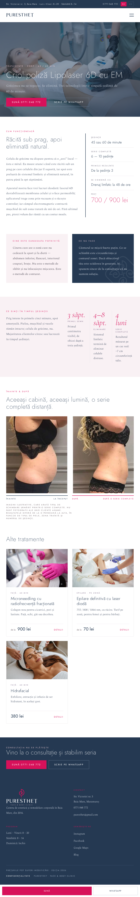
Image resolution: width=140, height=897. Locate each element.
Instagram (79, 834)
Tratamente (15, 66)
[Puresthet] (20, 15)
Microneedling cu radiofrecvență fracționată (32, 601)
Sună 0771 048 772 (26, 102)
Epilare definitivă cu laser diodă (98, 601)
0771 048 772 (110, 4)
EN (130, 4)
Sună (47, 890)
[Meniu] (132, 15)
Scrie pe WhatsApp (69, 102)
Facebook (79, 841)
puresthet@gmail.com (86, 815)
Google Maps (81, 848)
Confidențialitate (18, 876)
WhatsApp (115, 890)
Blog (76, 855)
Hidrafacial (20, 691)
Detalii (58, 630)
